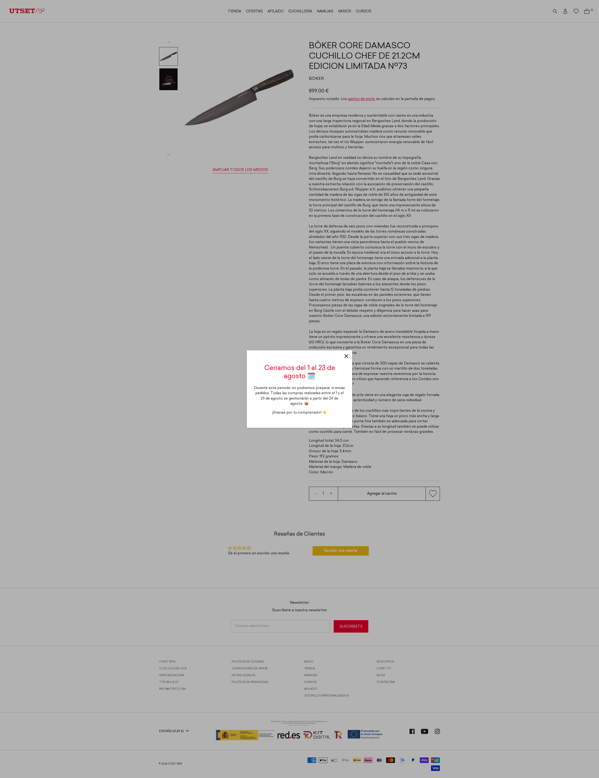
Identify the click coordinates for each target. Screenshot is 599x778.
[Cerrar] (346, 356)
